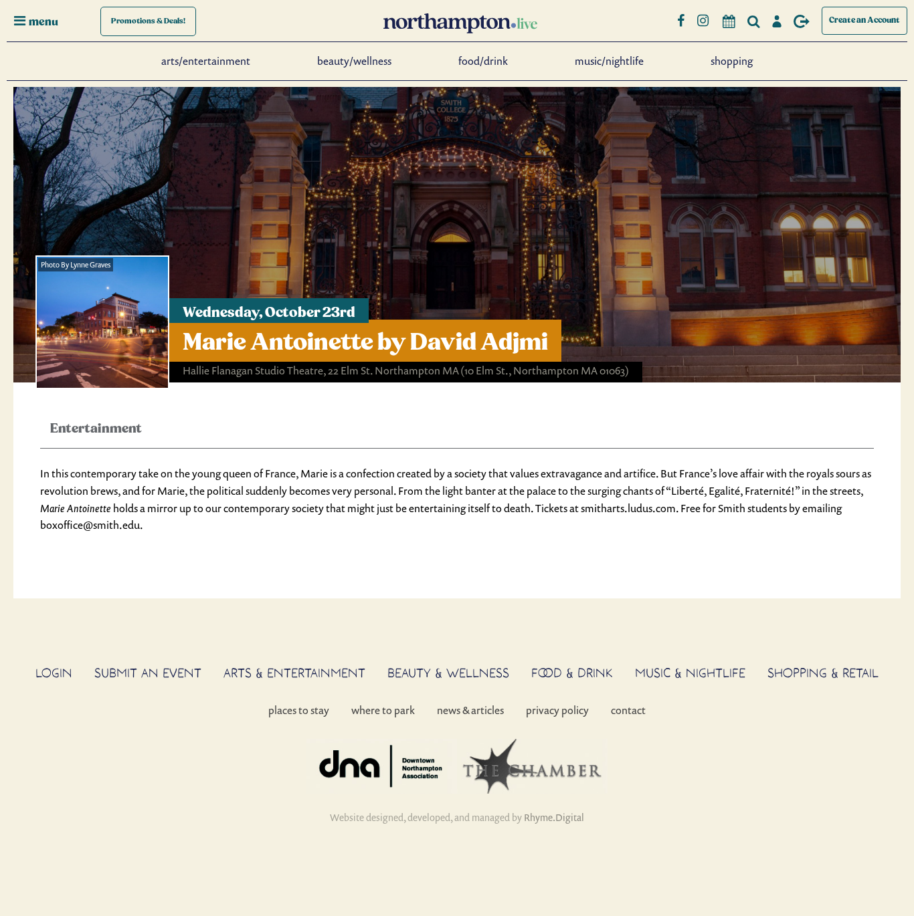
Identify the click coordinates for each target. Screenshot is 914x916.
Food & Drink (572, 673)
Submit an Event (147, 673)
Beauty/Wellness (354, 60)
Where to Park (383, 710)
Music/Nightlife (609, 60)
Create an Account (864, 20)
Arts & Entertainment (294, 673)
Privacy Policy (557, 710)
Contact (628, 710)
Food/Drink (483, 60)
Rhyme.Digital (554, 817)
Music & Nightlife (690, 673)
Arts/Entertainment (205, 60)
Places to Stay (298, 710)
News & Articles (470, 710)
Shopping (732, 60)
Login (53, 673)
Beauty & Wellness (448, 673)
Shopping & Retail (823, 673)
